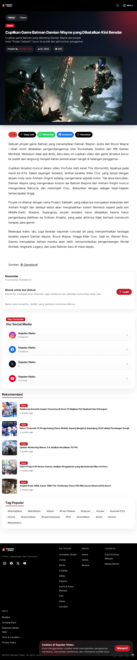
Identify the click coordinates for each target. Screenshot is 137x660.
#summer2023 (117, 511)
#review (100, 511)
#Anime (11, 517)
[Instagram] (4, 563)
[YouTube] (24, 563)
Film (61, 595)
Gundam (63, 606)
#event (99, 517)
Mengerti (122, 648)
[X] (18, 563)
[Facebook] (11, 563)
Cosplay (63, 570)
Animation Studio (68, 554)
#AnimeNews (83, 517)
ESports (63, 581)
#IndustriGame (28, 517)
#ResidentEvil (14, 523)
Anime (62, 559)
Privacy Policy (9, 642)
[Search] (117, 5)
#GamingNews (15, 511)
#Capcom (85, 511)
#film (68, 517)
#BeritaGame (34, 511)
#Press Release (67, 511)
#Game (50, 511)
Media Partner (112, 563)
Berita (62, 565)
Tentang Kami (9, 622)
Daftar (62, 575)
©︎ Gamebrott (29, 264)
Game (23, 18)
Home (12, 17)
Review (85, 565)
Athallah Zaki (25, 49)
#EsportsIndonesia (50, 517)
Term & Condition (11, 637)
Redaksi (6, 617)
